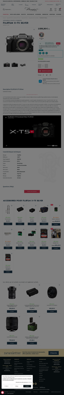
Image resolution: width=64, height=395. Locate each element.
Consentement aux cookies (3, 392)
